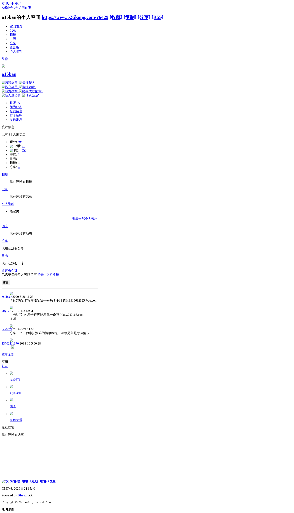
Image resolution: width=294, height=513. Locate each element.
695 (20, 141)
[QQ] (6, 481)
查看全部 (8, 354)
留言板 (14, 47)
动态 (5, 226)
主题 (13, 39)
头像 (5, 59)
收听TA (15, 103)
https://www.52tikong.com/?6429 (75, 17)
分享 (13, 43)
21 (23, 146)
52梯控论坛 (10, 7)
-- (19, 158)
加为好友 (16, 107)
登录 (18, 3)
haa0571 (7, 329)
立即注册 (8, 3)
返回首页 (24, 7)
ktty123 (6, 311)
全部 (14, 270)
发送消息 (16, 119)
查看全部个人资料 (85, 218)
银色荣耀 (16, 420)
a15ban (9, 74)
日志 (5, 255)
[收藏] (116, 17)
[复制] (130, 17)
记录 (13, 30)
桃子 (13, 406)
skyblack (15, 392)
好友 (5, 366)
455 (24, 150)
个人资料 (16, 51)
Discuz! (23, 495)
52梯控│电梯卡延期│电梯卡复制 (33, 481)
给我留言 (16, 111)
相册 (13, 34)
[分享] (144, 17)
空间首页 (16, 26)
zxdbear (7, 296)
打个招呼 (16, 115)
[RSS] (157, 17)
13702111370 (10, 343)
